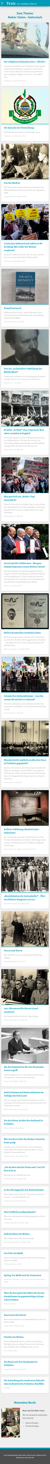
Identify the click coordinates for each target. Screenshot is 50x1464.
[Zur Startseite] (22, 3)
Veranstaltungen (32, 1426)
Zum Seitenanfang (10, 1455)
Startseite (22, 1455)
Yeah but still (29, 1458)
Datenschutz (41, 1455)
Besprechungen (32, 1422)
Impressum (31, 1455)
